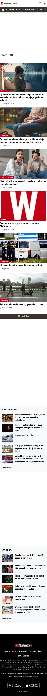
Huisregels (32, 651)
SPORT (18, 9)
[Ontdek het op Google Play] (15, 685)
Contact (14, 651)
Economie (3, 219)
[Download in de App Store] (32, 685)
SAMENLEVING (30, 9)
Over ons (7, 651)
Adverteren (23, 651)
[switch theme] (44, 3)
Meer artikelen (23, 316)
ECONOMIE (10, 9)
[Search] (40, 3)
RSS (19, 656)
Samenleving (4, 91)
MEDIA (42, 9)
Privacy (41, 651)
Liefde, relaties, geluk (7, 177)
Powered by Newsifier (23, 691)
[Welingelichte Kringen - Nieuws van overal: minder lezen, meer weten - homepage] (9, 3)
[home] (2, 9)
